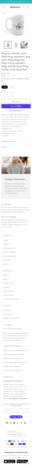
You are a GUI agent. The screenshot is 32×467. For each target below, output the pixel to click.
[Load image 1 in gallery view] (7, 44)
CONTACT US (7, 283)
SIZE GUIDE (7, 260)
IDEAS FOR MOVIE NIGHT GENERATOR (15, 350)
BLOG (5, 279)
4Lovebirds (13, 447)
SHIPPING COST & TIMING (11, 299)
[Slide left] (2, 45)
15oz (12, 87)
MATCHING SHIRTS (9, 248)
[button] (4, 7)
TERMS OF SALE (8, 295)
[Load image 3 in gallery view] (24, 44)
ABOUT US (6, 275)
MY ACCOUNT (7, 310)
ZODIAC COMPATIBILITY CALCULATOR (15, 362)
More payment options (16, 110)
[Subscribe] (27, 410)
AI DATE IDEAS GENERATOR (12, 366)
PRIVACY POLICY (8, 291)
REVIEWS (6, 244)
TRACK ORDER (7, 314)
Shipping (3, 75)
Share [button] (5, 147)
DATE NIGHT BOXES (9, 256)
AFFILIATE (6, 287)
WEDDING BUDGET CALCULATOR (13, 354)
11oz (4, 87)
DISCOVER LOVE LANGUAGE (12, 370)
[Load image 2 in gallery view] (16, 44)
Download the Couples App (12, 381)
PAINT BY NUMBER (9, 252)
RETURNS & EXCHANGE (10, 318)
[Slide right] (30, 45)
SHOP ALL (6, 264)
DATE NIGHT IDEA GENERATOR (13, 358)
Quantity (3, 91)
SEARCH (5, 240)
